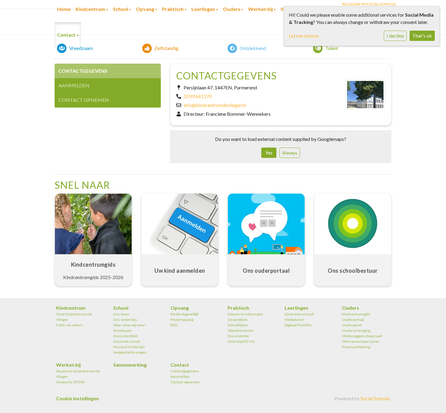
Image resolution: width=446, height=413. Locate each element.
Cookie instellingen (77, 398)
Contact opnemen (84, 100)
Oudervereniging (356, 330)
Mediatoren (294, 319)
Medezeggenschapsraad (362, 336)
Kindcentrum (71, 308)
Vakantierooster (241, 330)
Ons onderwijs (125, 319)
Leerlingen (296, 308)
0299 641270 (198, 96)
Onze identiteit (125, 336)
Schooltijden (238, 325)
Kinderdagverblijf (185, 314)
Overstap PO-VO (241, 341)
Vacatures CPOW (70, 382)
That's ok (422, 35)
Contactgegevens (82, 71)
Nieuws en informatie (245, 314)
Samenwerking (130, 365)
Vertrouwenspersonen (360, 341)
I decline (395, 35)
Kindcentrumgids (356, 314)
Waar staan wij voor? (129, 325)
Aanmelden (74, 85)
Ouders (350, 308)
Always (289, 152)
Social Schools (375, 398)
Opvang (180, 308)
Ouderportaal (353, 319)
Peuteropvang (182, 319)
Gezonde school (126, 341)
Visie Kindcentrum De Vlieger (74, 317)
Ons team (121, 314)
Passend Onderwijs (129, 347)
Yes (268, 152)
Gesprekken (238, 319)
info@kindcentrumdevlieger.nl (215, 105)
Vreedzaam (122, 330)
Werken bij (68, 365)
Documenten (238, 336)
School (120, 308)
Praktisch (238, 308)
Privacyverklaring (356, 347)
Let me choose (304, 35)
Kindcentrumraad (299, 314)
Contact (66, 35)
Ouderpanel (352, 325)
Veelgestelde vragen (130, 352)
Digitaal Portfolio (298, 325)
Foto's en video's (69, 325)
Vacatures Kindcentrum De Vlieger (78, 374)
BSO (174, 325)
